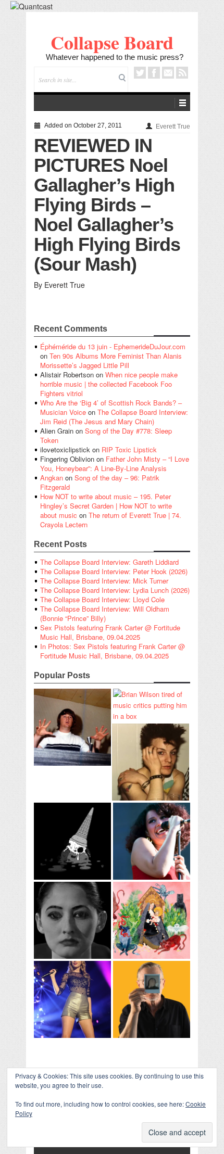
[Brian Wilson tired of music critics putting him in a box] (151, 705)
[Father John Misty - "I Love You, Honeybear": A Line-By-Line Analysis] (151, 920)
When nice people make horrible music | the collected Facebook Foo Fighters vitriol (109, 384)
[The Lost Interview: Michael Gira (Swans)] (151, 999)
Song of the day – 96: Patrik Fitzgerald (99, 482)
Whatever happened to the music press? (114, 57)
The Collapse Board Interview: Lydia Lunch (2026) (115, 590)
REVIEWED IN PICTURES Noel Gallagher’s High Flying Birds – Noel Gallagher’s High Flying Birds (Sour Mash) (107, 205)
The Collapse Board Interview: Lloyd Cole (102, 599)
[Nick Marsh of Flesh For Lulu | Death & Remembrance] (150, 762)
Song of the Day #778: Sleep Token (106, 435)
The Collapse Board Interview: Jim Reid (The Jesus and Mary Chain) (114, 416)
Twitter (140, 73)
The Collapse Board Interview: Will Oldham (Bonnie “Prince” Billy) (104, 613)
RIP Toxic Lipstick (129, 449)
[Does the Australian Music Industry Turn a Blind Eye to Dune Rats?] (72, 841)
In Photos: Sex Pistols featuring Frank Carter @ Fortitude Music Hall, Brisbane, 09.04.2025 (112, 651)
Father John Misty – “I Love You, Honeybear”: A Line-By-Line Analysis (114, 463)
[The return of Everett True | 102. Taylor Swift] (72, 999)
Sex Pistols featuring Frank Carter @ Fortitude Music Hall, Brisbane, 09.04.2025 (110, 632)
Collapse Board (112, 42)
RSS (182, 73)
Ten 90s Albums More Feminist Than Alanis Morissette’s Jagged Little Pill (111, 360)
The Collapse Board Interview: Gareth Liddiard (109, 562)
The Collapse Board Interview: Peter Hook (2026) (114, 571)
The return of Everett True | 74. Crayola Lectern (110, 519)
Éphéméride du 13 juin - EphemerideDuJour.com (112, 346)
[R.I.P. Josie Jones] (72, 920)
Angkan (51, 478)
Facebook (154, 73)
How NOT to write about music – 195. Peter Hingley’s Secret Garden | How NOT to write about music (106, 505)
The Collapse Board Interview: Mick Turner (104, 581)
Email (168, 73)
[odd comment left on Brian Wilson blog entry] (72, 727)
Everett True (173, 126)
